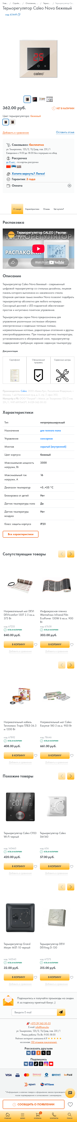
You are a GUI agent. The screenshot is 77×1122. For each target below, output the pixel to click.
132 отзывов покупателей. (44, 1042)
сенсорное (46, 438)
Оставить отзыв (65, 132)
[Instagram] (46, 1064)
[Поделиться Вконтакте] (28, 1053)
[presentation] (61, 554)
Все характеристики (20, 534)
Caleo (24, 391)
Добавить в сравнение (16, 132)
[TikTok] (36, 1064)
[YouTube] (51, 1064)
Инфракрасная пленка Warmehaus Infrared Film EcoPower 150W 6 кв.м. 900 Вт (56, 616)
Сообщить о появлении (35, 1104)
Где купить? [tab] (59, 209)
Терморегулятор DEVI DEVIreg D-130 (52, 945)
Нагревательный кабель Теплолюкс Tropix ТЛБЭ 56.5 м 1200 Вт (20, 725)
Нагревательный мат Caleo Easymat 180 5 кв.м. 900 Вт (56, 723)
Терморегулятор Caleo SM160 (53, 835)
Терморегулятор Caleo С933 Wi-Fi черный (20, 835)
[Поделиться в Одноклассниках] (38, 1053)
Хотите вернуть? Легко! (28, 173)
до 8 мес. (10, 162)
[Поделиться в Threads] (48, 1053)
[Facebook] (31, 1064)
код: (11, 14)
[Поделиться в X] (43, 1053)
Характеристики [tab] (32, 209)
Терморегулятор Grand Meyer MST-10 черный (17, 945)
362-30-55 (40, 1023)
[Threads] (41, 1064)
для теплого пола (50, 430)
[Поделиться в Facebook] (33, 1053)
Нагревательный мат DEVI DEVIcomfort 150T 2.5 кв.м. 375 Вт (19, 614)
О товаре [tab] (17, 209)
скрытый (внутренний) (53, 446)
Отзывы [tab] (46, 209)
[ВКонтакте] (26, 1064)
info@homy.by (42, 1027)
